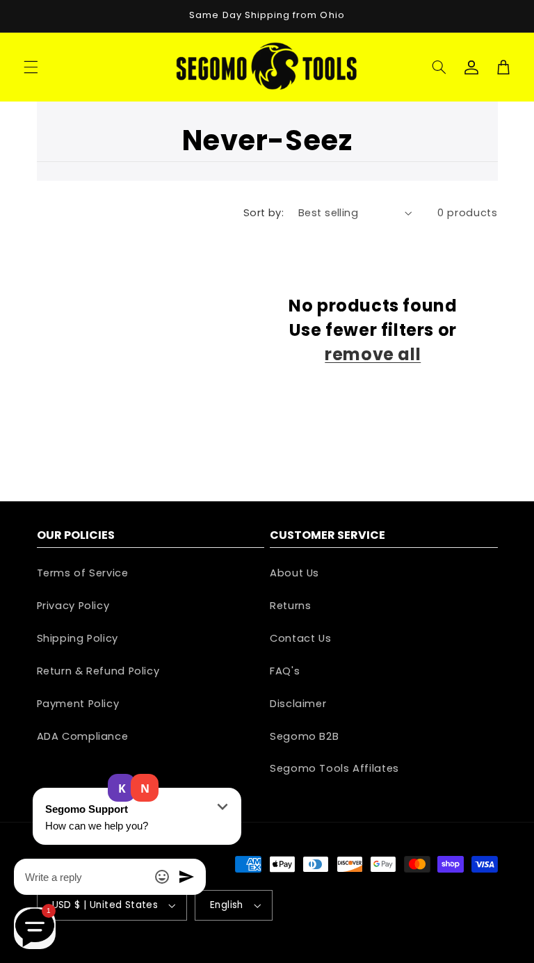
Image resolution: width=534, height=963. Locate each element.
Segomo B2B (304, 736)
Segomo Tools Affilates (334, 768)
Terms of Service (83, 573)
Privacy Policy (73, 606)
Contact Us (300, 638)
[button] (31, 67)
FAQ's (285, 671)
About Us (294, 573)
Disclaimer (298, 704)
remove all (373, 354)
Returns (290, 606)
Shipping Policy (77, 638)
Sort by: (263, 213)
